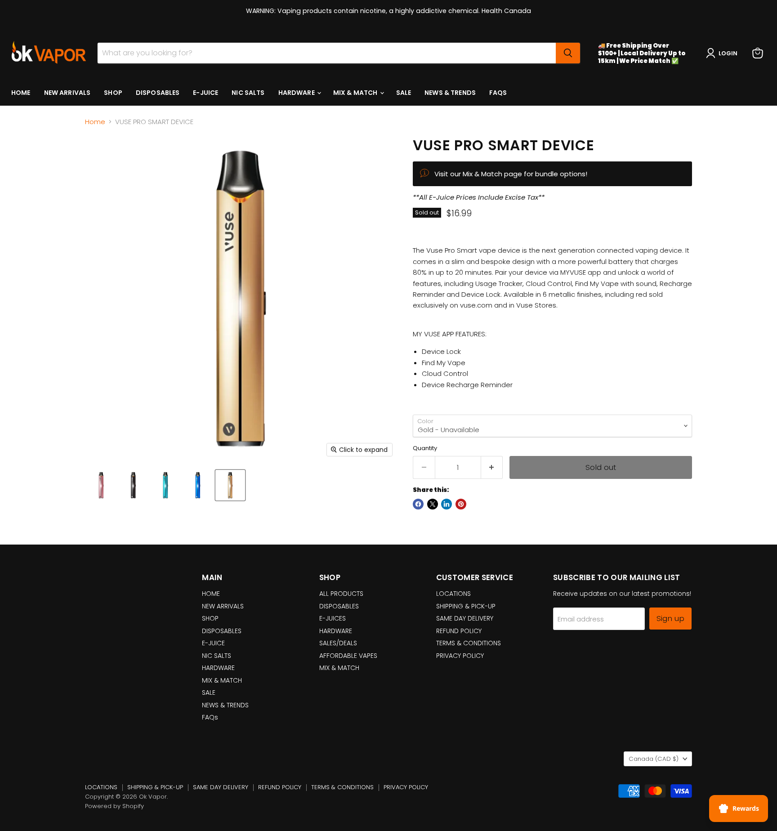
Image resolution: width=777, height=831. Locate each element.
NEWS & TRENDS (450, 92)
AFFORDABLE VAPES (348, 655)
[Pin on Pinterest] (460, 504)
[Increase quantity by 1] (492, 467)
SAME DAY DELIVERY (464, 618)
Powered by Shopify (114, 806)
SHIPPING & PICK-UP (466, 606)
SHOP (113, 92)
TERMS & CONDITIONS (468, 643)
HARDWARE (297, 92)
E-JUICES (332, 618)
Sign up (670, 618)
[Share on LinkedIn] (446, 504)
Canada (654, 759)
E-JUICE (205, 92)
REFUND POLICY (459, 630)
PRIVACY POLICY (460, 655)
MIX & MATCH (356, 92)
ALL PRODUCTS (341, 593)
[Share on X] (432, 504)
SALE (403, 92)
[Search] (568, 53)
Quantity (425, 448)
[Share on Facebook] (418, 504)
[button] (723, 53)
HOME (21, 92)
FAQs (498, 92)
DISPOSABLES (158, 92)
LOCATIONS (453, 593)
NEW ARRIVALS (67, 92)
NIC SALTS (248, 92)
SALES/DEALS (338, 643)
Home (95, 121)
